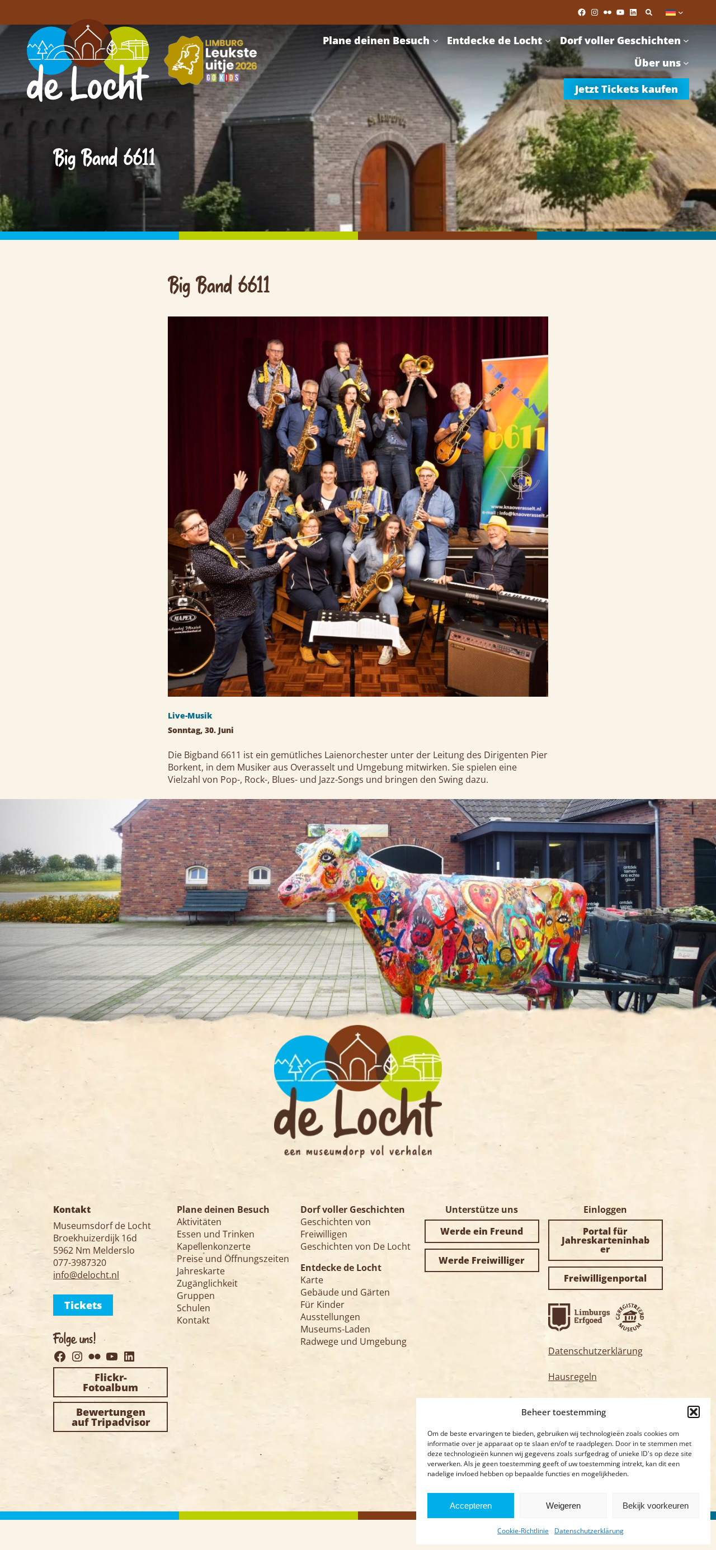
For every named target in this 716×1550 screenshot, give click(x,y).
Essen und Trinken (216, 1234)
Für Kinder (322, 1304)
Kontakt (193, 1320)
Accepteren (471, 1505)
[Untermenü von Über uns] (686, 63)
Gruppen (196, 1295)
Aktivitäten (199, 1222)
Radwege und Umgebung (353, 1341)
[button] (693, 1411)
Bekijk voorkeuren (656, 1505)
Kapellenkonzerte (214, 1246)
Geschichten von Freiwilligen (335, 1228)
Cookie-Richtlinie (523, 1530)
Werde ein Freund (481, 1231)
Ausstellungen (330, 1317)
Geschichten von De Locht (355, 1246)
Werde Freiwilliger (482, 1260)
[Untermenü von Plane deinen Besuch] (435, 40)
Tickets (83, 1305)
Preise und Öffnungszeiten (233, 1259)
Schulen (193, 1308)
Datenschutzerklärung (589, 1530)
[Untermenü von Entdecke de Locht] (548, 40)
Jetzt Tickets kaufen (626, 89)
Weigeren (563, 1505)
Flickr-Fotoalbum (110, 1382)
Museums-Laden (335, 1329)
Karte (311, 1280)
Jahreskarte (201, 1271)
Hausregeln (572, 1377)
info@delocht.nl (86, 1275)
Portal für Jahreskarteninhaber (605, 1240)
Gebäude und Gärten (345, 1292)
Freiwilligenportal (605, 1278)
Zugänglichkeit (207, 1283)
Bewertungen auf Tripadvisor (111, 1417)
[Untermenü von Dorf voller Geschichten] (686, 40)
